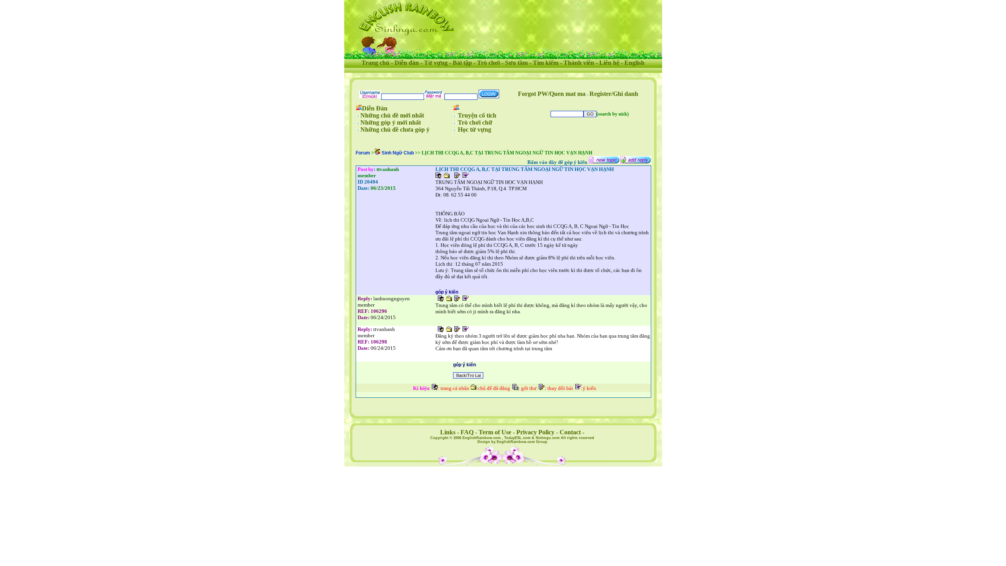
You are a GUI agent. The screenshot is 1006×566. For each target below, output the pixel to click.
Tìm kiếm (545, 62)
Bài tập (462, 62)
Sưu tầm (516, 62)
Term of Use (495, 432)
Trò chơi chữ (475, 122)
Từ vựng (436, 62)
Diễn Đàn (374, 108)
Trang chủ (375, 62)
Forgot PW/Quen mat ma (552, 93)
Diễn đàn (407, 62)
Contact (570, 432)
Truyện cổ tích (477, 115)
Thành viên (579, 62)
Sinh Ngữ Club (398, 153)
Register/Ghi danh (613, 93)
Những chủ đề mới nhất (392, 115)
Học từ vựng (474, 129)
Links (447, 432)
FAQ (467, 432)
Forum (363, 153)
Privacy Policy (535, 432)
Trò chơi (488, 62)
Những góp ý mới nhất (390, 122)
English (634, 62)
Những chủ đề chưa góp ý (395, 129)
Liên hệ (609, 62)
